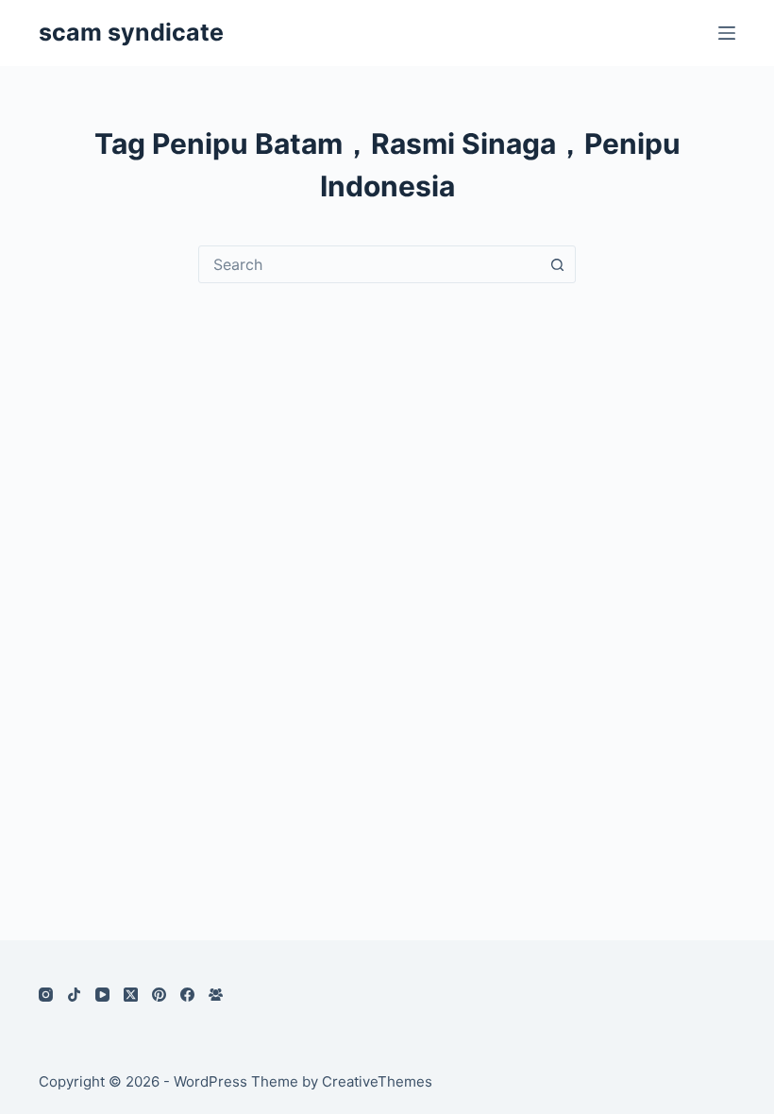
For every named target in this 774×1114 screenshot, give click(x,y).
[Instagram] (46, 994)
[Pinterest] (159, 994)
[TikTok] (74, 994)
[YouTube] (102, 994)
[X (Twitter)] (131, 994)
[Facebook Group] (216, 994)
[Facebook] (187, 994)
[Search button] (557, 264)
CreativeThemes (377, 1081)
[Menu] (726, 33)
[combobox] (369, 264)
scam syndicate (131, 32)
